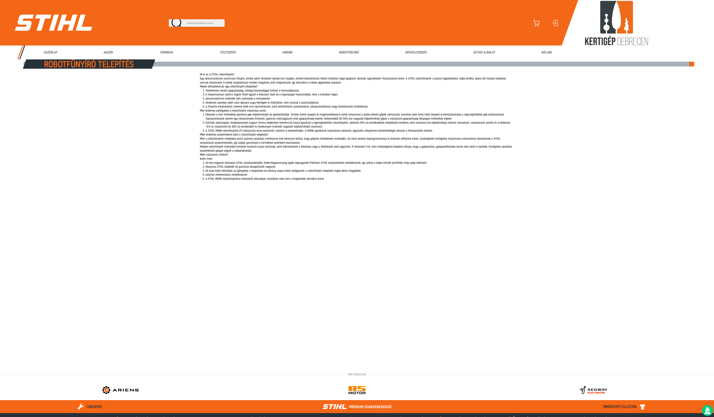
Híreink (287, 52)
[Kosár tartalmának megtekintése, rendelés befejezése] (542, 23)
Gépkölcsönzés (416, 52)
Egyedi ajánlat (484, 52)
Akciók (108, 52)
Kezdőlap (50, 52)
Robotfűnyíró (348, 52)
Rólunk (546, 52)
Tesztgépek (228, 52)
